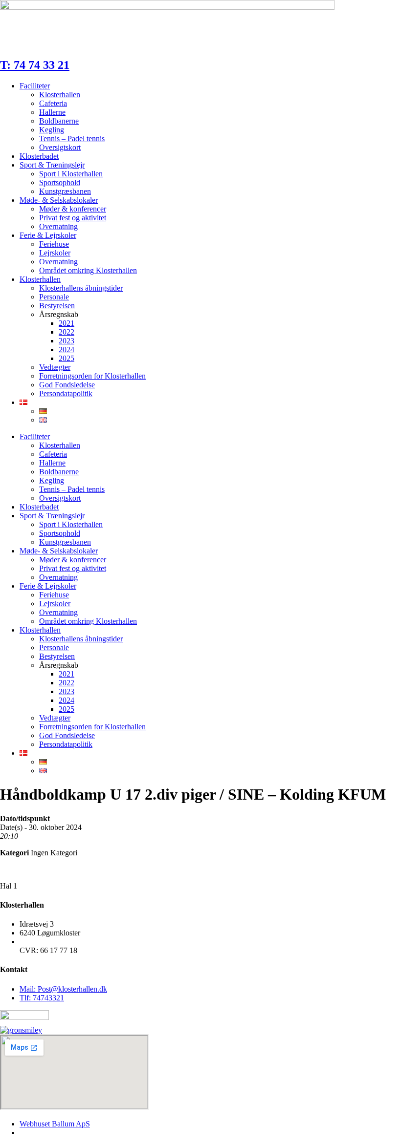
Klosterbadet (39, 156)
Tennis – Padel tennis (72, 138)
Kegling (51, 130)
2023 (66, 341)
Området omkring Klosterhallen (88, 270)
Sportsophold (59, 182)
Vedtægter (54, 367)
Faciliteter (35, 86)
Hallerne (52, 112)
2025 (66, 358)
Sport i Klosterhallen (71, 174)
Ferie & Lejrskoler (48, 235)
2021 (66, 323)
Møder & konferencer (72, 209)
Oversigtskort (60, 147)
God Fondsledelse (67, 385)
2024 (66, 349)
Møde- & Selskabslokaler (59, 200)
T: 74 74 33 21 (34, 65)
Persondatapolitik (65, 393)
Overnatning (58, 226)
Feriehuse (54, 244)
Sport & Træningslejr (52, 165)
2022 (66, 332)
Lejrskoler (54, 253)
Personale (54, 297)
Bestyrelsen (57, 305)
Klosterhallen (59, 94)
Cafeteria (53, 103)
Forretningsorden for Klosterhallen (92, 376)
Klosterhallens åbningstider (81, 288)
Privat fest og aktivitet (72, 217)
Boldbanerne (59, 121)
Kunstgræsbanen (65, 191)
